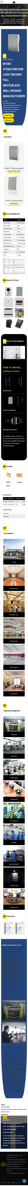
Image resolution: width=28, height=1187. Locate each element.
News (5, 1119)
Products (12, 19)
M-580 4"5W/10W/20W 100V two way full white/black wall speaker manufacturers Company (13, 956)
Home (7, 19)
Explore (4, 1114)
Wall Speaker (20, 19)
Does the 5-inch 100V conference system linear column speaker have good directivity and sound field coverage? (13, 1131)
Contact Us (8, 120)
